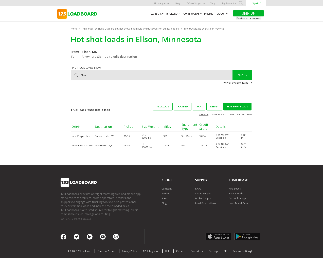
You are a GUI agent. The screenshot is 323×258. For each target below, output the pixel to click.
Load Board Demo (239, 203)
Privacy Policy (129, 251)
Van (198, 106)
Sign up (203, 114)
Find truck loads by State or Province (204, 28)
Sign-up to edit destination (117, 57)
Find (240, 75)
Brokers (171, 13)
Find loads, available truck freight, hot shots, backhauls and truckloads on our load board (130, 28)
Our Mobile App (237, 198)
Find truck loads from (86, 67)
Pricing (208, 13)
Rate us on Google (243, 251)
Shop (213, 3)
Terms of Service (106, 251)
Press (165, 198)
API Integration (161, 3)
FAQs (198, 188)
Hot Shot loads (237, 106)
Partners (166, 193)
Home (74, 28)
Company (167, 188)
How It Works (191, 13)
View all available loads (235, 82)
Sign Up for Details (222, 136)
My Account (228, 3)
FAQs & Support (195, 3)
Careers (180, 251)
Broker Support (203, 198)
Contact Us (197, 251)
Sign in (255, 3)
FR (225, 251)
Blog (177, 3)
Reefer (214, 106)
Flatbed (183, 106)
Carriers (156, 13)
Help (167, 251)
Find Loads (235, 188)
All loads (163, 106)
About (221, 13)
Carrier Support (203, 193)
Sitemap (213, 251)
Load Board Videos (205, 203)
